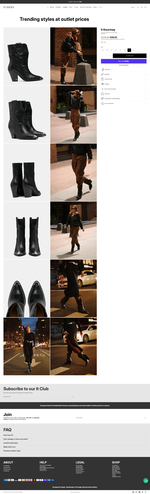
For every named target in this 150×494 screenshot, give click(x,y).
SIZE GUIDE (42, 466)
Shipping (107, 84)
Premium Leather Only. (12, 451)
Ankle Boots (115, 465)
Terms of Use (79, 470)
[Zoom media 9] (26, 288)
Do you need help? (108, 103)
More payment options (123, 64)
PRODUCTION (7, 469)
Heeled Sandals (116, 471)
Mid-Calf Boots (116, 468)
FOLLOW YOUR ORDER (45, 465)
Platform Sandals (116, 473)
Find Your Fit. (8, 435)
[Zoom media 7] (26, 230)
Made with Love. (9, 447)
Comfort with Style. (10, 443)
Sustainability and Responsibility (112, 98)
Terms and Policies (75, 492)
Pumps (113, 474)
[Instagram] (136, 492)
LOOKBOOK (6, 471)
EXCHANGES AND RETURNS (47, 468)
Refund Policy (79, 468)
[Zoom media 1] (26, 56)
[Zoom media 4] (73, 114)
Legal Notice (79, 473)
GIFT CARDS (43, 469)
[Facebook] (133, 492)
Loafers (114, 475)
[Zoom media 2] (73, 56)
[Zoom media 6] (73, 172)
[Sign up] (73, 397)
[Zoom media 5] (26, 172)
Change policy (79, 466)
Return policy (79, 465)
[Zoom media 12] (73, 346)
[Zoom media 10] (73, 288)
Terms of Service (80, 471)
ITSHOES (9, 492)
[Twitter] (145, 492)
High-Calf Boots (116, 469)
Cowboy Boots (115, 466)
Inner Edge (114, 470)
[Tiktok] (142, 492)
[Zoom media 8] (73, 230)
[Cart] (145, 7)
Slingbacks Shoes (116, 476)
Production (107, 93)
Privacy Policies (80, 469)
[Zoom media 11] (26, 346)
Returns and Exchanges (110, 89)
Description (107, 69)
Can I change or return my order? (15, 439)
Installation (107, 74)
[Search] (138, 7)
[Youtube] (139, 492)
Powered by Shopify (17, 492)
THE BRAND (6, 465)
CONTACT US (43, 470)
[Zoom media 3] (26, 114)
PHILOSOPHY (6, 467)
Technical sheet (108, 79)
